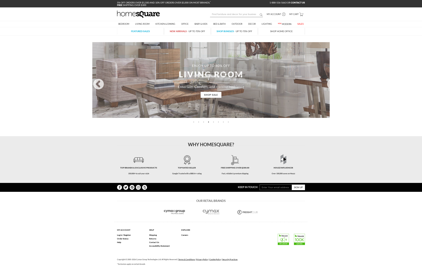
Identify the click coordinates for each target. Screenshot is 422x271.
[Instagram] (138, 187)
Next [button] (328, 79)
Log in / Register (124, 235)
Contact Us (154, 242)
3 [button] (203, 122)
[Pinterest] (132, 187)
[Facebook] (119, 187)
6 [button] (218, 122)
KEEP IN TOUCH (247, 187)
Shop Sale (211, 94)
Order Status (122, 238)
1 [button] (193, 122)
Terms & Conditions (186, 259)
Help (119, 242)
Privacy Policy (202, 259)
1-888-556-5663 (278, 2)
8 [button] (228, 122)
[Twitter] (125, 187)
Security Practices (230, 259)
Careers (184, 235)
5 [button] (213, 122)
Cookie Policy (215, 259)
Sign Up (298, 187)
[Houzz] (144, 187)
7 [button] (223, 122)
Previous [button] (94, 79)
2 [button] (198, 122)
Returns (152, 238)
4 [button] (208, 122)
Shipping (153, 235)
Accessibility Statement (159, 246)
